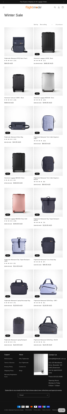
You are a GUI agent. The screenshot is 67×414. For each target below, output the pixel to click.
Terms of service (46, 409)
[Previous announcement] (3, 2)
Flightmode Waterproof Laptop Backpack (15, 340)
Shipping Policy (9, 370)
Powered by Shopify (19, 409)
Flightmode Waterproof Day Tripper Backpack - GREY (17, 260)
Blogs (20, 370)
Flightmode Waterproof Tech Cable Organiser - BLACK (46, 178)
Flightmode (11, 409)
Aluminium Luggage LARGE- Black (43, 58)
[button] (4, 7)
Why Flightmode (24, 358)
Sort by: (36, 24)
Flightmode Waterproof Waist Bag (13, 137)
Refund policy (8, 358)
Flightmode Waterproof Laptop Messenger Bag (17, 300)
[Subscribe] (47, 395)
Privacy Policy (8, 366)
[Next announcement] (64, 2)
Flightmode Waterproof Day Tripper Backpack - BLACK (47, 219)
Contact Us (22, 366)
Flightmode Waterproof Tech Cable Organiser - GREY (46, 137)
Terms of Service (9, 362)
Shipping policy (55, 409)
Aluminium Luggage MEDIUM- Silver (44, 97)
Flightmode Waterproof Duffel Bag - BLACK (46, 340)
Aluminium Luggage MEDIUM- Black (14, 178)
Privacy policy (37, 409)
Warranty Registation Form (10, 375)
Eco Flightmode (23, 362)
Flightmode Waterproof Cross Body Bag (45, 259)
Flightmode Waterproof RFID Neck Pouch (15, 58)
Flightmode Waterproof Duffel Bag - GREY (45, 300)
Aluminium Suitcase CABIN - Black (14, 97)
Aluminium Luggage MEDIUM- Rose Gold (15, 219)
